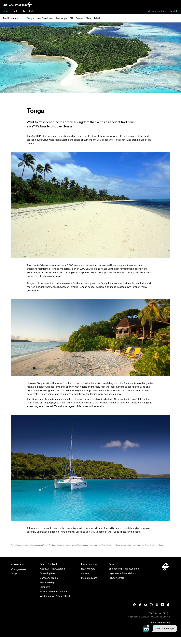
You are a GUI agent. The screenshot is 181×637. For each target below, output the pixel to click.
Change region (19, 569)
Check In (173, 10)
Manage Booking (157, 10)
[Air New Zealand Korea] (17, 4)
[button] (159, 628)
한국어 (15, 573)
